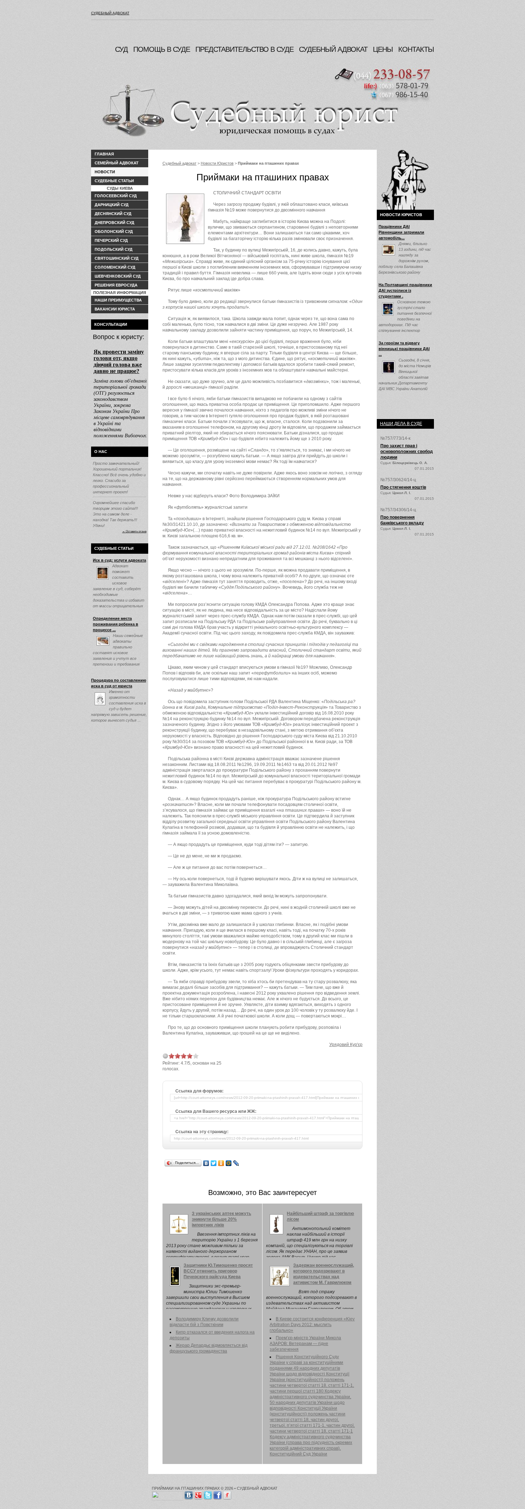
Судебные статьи (114, 181)
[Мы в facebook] (217, 1494)
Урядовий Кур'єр (345, 1044)
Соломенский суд (115, 267)
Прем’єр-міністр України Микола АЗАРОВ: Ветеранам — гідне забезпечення (305, 1343)
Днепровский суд (114, 222)
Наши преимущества (118, 300)
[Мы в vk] (188, 1494)
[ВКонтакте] (206, 1163)
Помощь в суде (161, 49)
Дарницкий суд (112, 205)
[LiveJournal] (236, 1163)
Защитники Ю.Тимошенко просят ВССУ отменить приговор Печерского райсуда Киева (218, 1271)
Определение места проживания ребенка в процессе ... (115, 624)
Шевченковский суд (118, 276)
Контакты (416, 49)
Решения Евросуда (116, 285)
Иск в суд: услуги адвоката (119, 560)
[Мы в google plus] (198, 1494)
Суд (121, 49)
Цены (383, 49)
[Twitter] (214, 1163)
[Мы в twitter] (208, 1494)
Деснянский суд (113, 213)
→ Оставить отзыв (134, 531)
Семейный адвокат (117, 163)
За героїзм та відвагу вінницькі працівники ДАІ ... (404, 349)
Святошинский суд (117, 258)
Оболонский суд (114, 231)
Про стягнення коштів (403, 487)
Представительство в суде (244, 49)
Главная (104, 154)
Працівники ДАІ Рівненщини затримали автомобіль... (401, 232)
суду (301, 518)
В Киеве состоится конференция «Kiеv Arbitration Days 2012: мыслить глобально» (312, 1324)
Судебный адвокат (110, 13)
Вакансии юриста (115, 309)
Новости (105, 172)
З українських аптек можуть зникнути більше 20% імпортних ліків (221, 1219)
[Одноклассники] (221, 1163)
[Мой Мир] (228, 1163)
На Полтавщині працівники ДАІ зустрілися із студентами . (405, 290)
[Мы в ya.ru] (227, 1494)
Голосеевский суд (116, 196)
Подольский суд (113, 249)
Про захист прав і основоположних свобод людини (406, 451)
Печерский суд (111, 240)
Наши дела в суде (401, 423)
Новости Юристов (217, 163)
